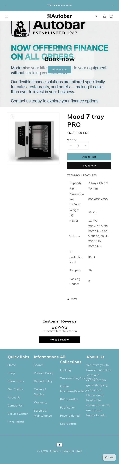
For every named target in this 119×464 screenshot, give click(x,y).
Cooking (65, 370)
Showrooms (16, 381)
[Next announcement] (113, 5)
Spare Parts (68, 423)
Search (39, 365)
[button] (6, 16)
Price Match (16, 422)
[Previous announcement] (6, 5)
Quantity (71, 139)
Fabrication (68, 407)
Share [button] (74, 298)
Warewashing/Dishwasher (78, 378)
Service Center (18, 413)
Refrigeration (69, 399)
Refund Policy (43, 381)
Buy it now (89, 165)
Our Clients (15, 389)
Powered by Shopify (67, 456)
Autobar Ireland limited (65, 451)
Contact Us (15, 405)
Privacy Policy (43, 373)
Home (12, 365)
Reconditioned (70, 415)
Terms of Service (40, 391)
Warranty (40, 402)
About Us (14, 397)
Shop (11, 373)
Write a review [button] (59, 339)
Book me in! (59, 69)
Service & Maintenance (43, 413)
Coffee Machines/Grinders (73, 388)
